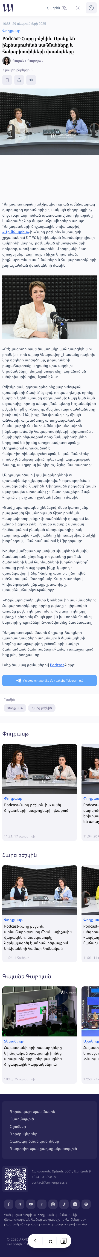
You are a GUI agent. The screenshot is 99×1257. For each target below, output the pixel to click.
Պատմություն (22, 1118)
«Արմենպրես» (15, 231)
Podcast (57, 664)
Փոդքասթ (15, 708)
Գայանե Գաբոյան (26, 976)
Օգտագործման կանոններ (34, 1141)
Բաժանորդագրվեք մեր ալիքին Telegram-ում (53, 680)
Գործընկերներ (24, 1133)
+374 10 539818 (44, 1177)
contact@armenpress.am (51, 1182)
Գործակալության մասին (32, 1111)
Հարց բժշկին (42, 708)
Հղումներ (18, 1126)
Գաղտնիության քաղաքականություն (43, 1148)
